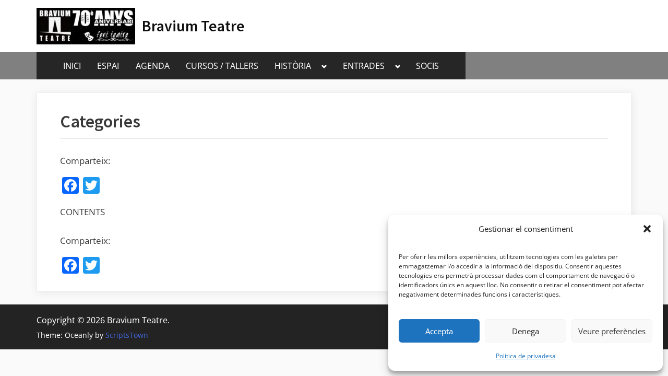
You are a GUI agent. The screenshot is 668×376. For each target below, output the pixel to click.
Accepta (439, 331)
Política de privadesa (526, 355)
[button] (647, 229)
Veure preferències (612, 331)
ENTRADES (364, 66)
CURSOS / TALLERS (222, 66)
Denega (525, 331)
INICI (72, 66)
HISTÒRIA (293, 66)
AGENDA (153, 66)
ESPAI (108, 66)
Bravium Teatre (193, 26)
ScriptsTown (126, 335)
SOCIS (427, 66)
